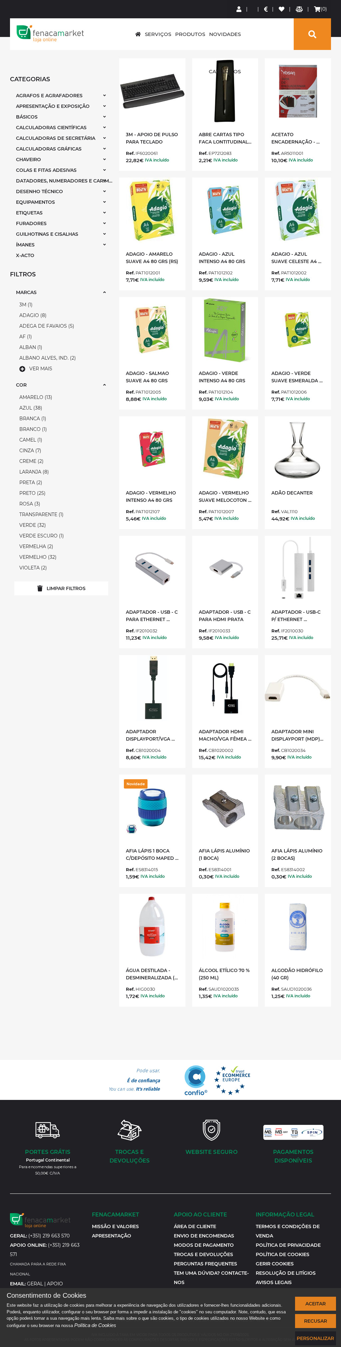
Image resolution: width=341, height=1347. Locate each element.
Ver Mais (40, 369)
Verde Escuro (40, 536)
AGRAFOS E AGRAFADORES (49, 96)
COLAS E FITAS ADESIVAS (46, 170)
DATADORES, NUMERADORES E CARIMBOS (64, 181)
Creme (30, 461)
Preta (30, 483)
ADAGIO (32, 315)
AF (24, 337)
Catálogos (225, 71)
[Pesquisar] (312, 34)
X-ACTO (25, 255)
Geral (35, 1284)
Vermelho (37, 557)
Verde (31, 525)
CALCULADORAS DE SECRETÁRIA (55, 138)
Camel (30, 440)
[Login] (239, 9)
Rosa (29, 504)
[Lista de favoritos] (281, 9)
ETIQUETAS (29, 213)
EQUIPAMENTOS (35, 202)
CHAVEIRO (28, 160)
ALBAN (30, 347)
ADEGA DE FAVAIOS (46, 326)
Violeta (32, 568)
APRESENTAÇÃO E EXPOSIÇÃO (53, 106)
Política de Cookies (95, 1325)
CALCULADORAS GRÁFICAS (49, 149)
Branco (32, 429)
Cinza (29, 451)
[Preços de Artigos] (266, 9)
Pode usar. (134, 1080)
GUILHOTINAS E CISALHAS (47, 234)
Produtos (190, 34)
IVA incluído (157, 160)
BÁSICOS (27, 117)
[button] (275, 1264)
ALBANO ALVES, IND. (46, 358)
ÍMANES (25, 245)
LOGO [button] (50, 34)
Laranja (33, 472)
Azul (30, 408)
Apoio (55, 1284)
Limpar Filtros (66, 588)
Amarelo (35, 397)
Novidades (225, 34)
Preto (31, 493)
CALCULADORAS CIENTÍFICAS (51, 128)
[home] (138, 34)
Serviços (158, 34)
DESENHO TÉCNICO (39, 191)
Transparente (40, 514)
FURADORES (31, 223)
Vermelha (35, 546)
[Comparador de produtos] (299, 9)
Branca (32, 419)
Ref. (130, 153)
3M (25, 305)
